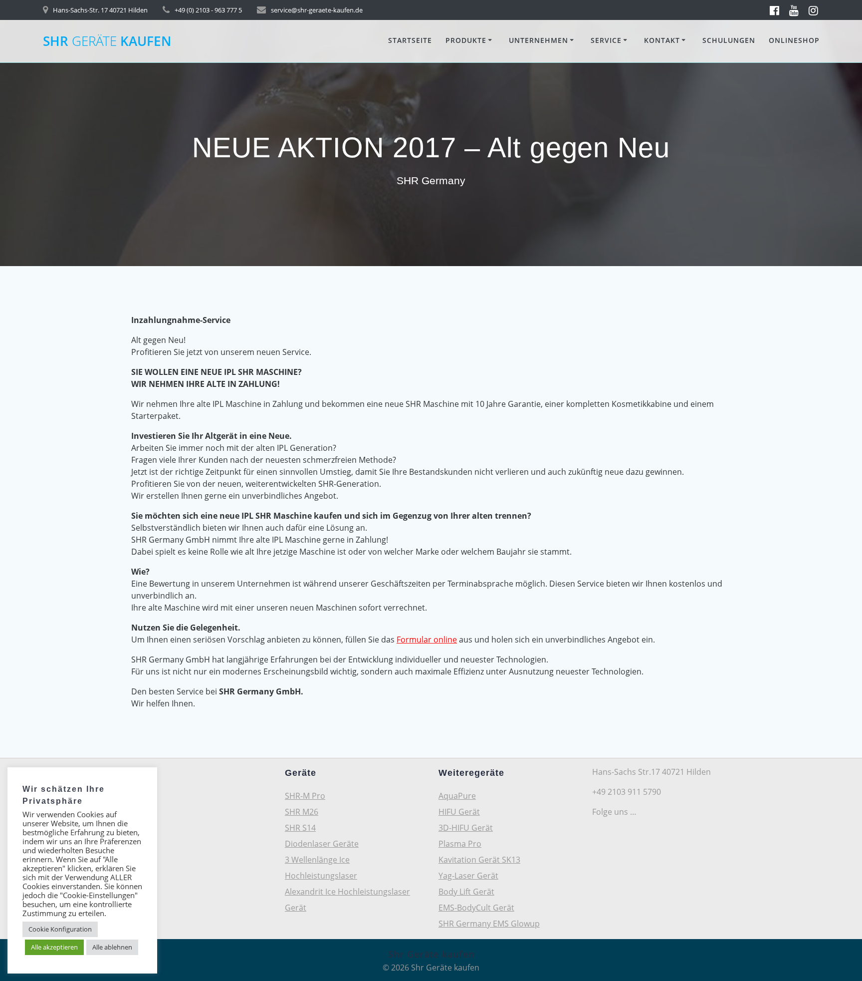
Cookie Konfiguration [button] (60, 929)
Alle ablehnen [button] (112, 947)
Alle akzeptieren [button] (54, 947)
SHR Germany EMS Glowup (489, 923)
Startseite (410, 40)
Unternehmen (538, 40)
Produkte (465, 40)
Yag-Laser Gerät (468, 875)
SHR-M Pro (305, 795)
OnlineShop (794, 40)
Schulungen (728, 40)
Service (606, 40)
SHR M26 (301, 811)
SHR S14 (300, 827)
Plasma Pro (459, 843)
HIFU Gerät (459, 811)
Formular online (427, 639)
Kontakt (662, 40)
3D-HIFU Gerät (465, 827)
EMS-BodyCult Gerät (476, 907)
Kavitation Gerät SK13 (479, 859)
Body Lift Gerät (466, 891)
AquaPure (457, 795)
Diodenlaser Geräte (322, 843)
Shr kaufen (107, 41)
